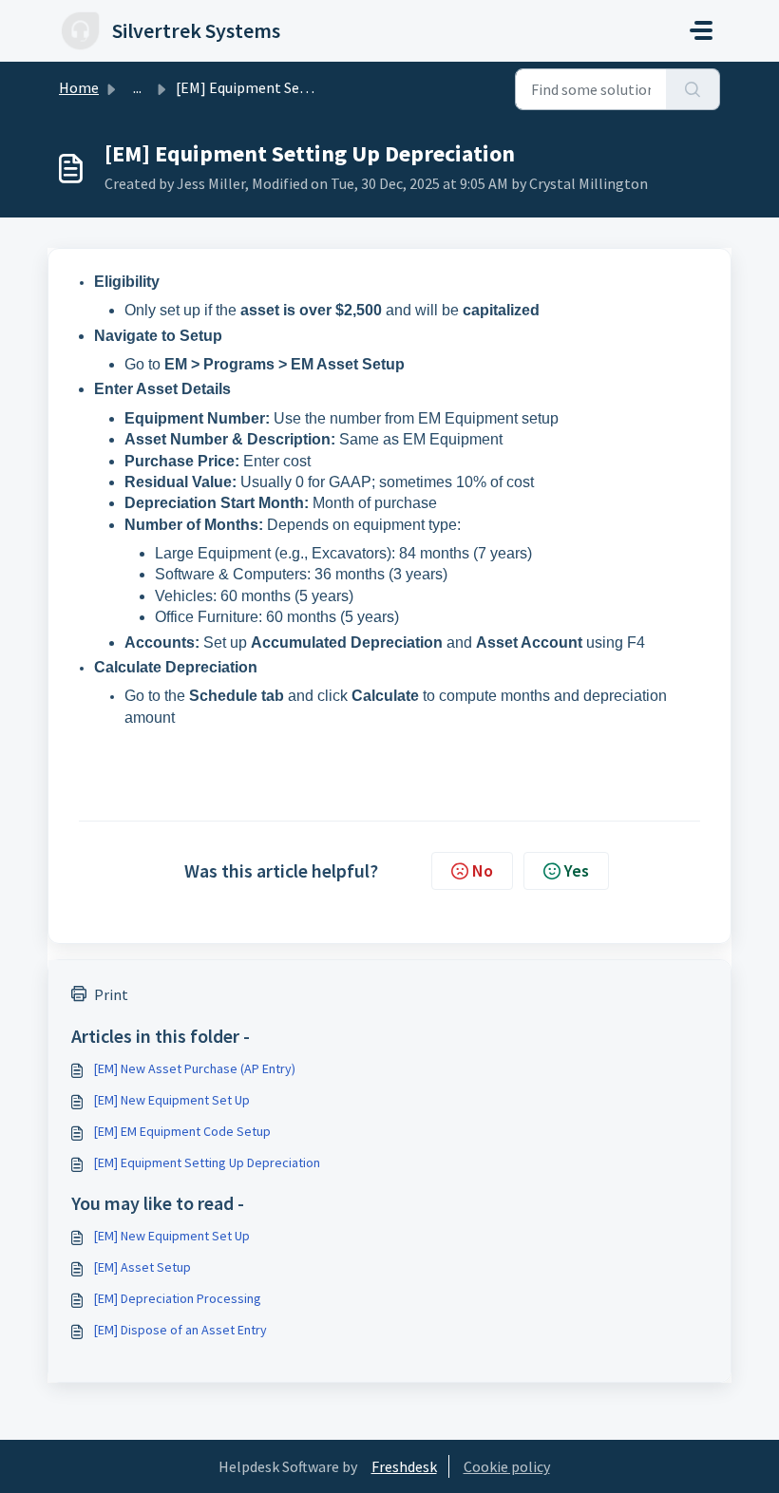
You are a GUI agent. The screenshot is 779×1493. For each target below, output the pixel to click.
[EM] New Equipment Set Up (172, 1099)
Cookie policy (507, 1466)
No (482, 870)
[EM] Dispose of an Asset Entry (180, 1329)
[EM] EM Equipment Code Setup (182, 1131)
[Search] (693, 89)
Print (111, 994)
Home (79, 87)
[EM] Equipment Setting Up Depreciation (207, 1162)
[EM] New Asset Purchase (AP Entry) (194, 1068)
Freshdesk (404, 1466)
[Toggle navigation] (701, 30)
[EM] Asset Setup (142, 1267)
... (137, 87)
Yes (576, 870)
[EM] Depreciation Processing (177, 1298)
